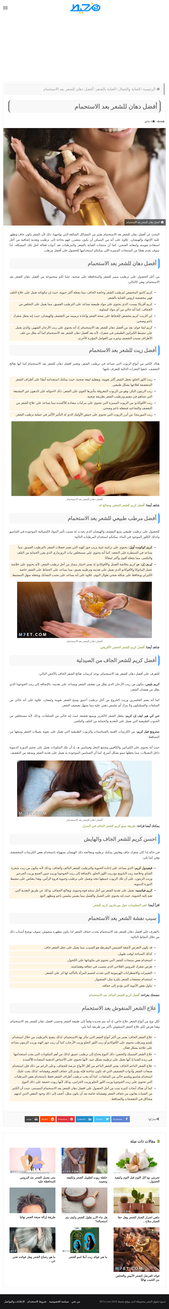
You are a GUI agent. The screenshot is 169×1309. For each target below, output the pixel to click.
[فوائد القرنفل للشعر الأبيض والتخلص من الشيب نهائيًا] (137, 1249)
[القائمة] (5, 8)
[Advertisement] (84, 49)
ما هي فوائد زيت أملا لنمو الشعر (88, 1257)
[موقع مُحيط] (84, 8)
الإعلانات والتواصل (14, 1301)
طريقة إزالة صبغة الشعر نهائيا (37, 1217)
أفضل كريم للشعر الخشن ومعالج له (121, 505)
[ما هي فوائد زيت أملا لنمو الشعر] (85, 1240)
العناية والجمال (129, 89)
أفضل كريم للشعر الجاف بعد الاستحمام (114, 995)
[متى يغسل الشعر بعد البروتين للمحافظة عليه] (32, 1161)
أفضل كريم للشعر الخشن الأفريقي (122, 647)
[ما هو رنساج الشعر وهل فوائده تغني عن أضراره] (32, 1240)
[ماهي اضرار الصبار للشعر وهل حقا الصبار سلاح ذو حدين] (137, 1200)
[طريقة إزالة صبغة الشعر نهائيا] (32, 1200)
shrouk (161, 121)
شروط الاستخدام (36, 1301)
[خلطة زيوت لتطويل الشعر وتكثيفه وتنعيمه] (85, 1161)
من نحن (76, 1301)
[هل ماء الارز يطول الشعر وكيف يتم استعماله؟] (85, 1200)
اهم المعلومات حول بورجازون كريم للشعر (120, 905)
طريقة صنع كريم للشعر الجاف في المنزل (109, 826)
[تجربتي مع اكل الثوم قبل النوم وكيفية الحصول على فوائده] (137, 1160)
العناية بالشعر (106, 89)
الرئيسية (149, 89)
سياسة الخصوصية (59, 1301)
